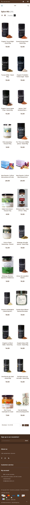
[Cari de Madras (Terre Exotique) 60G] (22, 399)
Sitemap (7, 492)
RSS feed (3, 492)
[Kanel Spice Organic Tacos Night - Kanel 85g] (7, 30)
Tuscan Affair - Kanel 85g (7, 75)
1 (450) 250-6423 (6, 478)
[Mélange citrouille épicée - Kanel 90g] (22, 231)
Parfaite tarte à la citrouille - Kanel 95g (22, 377)
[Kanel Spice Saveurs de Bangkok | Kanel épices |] (7, 298)
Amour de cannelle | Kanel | (23, 276)
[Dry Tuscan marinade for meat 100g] (7, 399)
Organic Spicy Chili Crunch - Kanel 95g (22, 343)
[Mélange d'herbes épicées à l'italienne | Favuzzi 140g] (7, 265)
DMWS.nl (27, 489)
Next (26, 425)
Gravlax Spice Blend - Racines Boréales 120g (22, 310)
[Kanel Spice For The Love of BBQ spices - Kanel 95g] (22, 130)
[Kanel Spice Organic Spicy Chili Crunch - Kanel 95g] (22, 332)
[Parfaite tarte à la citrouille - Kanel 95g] (22, 365)
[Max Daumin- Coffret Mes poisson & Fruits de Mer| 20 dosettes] (7, 164)
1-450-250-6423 (6, 1)
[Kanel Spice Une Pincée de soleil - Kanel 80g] (7, 365)
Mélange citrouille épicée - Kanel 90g (22, 243)
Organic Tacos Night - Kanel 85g (7, 42)
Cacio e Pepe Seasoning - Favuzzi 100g (7, 243)
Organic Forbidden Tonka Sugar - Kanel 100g (23, 76)
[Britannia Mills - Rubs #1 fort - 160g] (22, 198)
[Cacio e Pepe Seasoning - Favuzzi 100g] (7, 231)
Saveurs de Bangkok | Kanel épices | (7, 310)
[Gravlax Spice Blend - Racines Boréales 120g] (22, 298)
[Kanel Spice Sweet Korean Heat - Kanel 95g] (22, 30)
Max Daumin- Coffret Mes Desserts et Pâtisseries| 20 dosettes (22, 176)
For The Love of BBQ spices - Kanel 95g (22, 142)
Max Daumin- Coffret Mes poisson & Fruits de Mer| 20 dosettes (7, 176)
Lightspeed (17, 489)
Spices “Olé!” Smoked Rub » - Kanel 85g (22, 109)
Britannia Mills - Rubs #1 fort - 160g (22, 209)
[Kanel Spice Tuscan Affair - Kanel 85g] (7, 63)
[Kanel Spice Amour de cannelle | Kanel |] (22, 265)
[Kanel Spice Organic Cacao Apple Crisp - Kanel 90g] (7, 97)
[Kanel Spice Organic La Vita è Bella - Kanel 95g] (7, 332)
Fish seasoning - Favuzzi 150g (7, 142)
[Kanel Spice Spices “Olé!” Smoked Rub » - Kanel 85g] (22, 97)
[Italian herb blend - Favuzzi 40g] (7, 198)
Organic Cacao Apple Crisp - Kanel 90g (7, 109)
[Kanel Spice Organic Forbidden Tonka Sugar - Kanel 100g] (22, 63)
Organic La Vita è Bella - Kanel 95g (7, 343)
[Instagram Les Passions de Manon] (5, 458)
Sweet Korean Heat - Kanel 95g (22, 42)
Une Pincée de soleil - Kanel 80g (7, 377)
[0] (28, 1)
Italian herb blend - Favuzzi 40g (7, 209)
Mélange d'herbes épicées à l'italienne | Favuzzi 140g (7, 277)
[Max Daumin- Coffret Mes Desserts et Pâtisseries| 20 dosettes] (22, 164)
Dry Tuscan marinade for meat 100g (7, 411)
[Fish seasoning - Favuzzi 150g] (7, 130)
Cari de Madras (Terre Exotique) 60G (22, 410)
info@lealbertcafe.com (8, 481)
